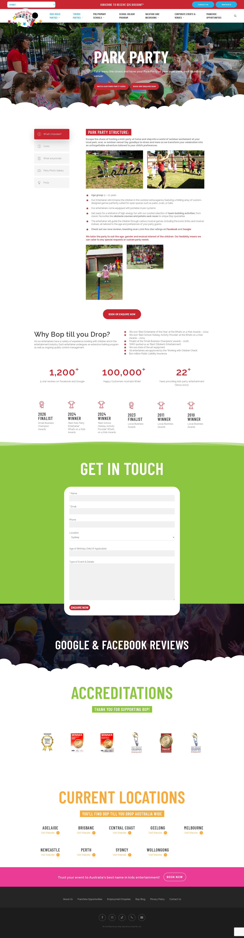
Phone (72, 519)
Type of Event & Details (81, 561)
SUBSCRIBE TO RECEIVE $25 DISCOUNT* (122, 4)
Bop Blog (140, 899)
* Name (73, 493)
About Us (68, 899)
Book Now (175, 877)
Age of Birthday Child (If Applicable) (88, 548)
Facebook (172, 229)
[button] (203, 4)
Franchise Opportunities (90, 899)
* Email (72, 506)
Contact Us (175, 899)
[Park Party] (114, 169)
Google (187, 229)
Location (74, 532)
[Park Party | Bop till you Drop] (104, 272)
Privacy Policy (157, 899)
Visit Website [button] (47, 832)
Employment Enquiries (119, 899)
